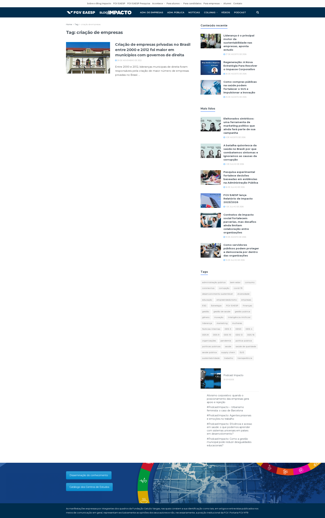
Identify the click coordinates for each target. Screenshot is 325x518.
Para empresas (211, 3)
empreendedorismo (227, 300)
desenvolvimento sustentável (217, 294)
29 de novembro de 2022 (129, 60)
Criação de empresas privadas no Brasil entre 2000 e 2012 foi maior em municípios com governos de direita (152, 49)
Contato (237, 3)
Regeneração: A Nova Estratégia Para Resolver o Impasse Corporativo (240, 66)
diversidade (243, 294)
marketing (222, 323)
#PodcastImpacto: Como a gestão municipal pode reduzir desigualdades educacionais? (229, 442)
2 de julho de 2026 (234, 164)
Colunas (209, 12)
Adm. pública (175, 12)
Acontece (157, 3)
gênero (206, 317)
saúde (228, 346)
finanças (247, 305)
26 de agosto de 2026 (235, 74)
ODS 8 (205, 335)
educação (207, 300)
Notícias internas (211, 329)
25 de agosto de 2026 (235, 97)
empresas (246, 300)
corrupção (224, 288)
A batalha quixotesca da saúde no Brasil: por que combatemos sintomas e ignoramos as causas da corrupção (240, 152)
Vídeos (225, 12)
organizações (209, 341)
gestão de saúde (222, 311)
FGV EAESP (119, 3)
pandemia (226, 341)
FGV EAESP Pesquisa (138, 3)
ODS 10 (227, 335)
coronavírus (208, 288)
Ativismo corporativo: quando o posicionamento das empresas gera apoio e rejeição (228, 399)
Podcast (240, 12)
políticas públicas (211, 346)
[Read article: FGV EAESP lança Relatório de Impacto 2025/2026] (211, 200)
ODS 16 (250, 335)
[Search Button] (257, 12)
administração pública (214, 282)
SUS (242, 352)
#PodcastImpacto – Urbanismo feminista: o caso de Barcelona (225, 409)
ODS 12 (239, 335)
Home (69, 24)
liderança (207, 323)
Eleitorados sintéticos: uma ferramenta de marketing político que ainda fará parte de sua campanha (239, 125)
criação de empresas (91, 24)
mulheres (237, 323)
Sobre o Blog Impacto (99, 3)
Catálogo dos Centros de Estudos (89, 487)
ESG (204, 305)
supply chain (228, 352)
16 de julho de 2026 (235, 187)
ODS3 (238, 329)
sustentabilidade (211, 358)
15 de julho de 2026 (235, 260)
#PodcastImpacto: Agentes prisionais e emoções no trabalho (229, 417)
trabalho (228, 358)
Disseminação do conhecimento (89, 475)
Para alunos (173, 3)
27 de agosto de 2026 (235, 54)
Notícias (194, 12)
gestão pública (242, 311)
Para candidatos (192, 3)
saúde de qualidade (246, 346)
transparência (245, 358)
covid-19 (238, 288)
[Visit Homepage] (99, 12)
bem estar (235, 282)
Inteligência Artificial (239, 317)
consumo (250, 282)
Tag (76, 24)
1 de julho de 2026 (234, 206)
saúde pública (209, 352)
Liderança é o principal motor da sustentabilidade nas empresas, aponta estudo (238, 42)
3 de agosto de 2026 (235, 137)
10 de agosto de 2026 (235, 237)
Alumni (227, 3)
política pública (244, 341)
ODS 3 (228, 329)
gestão (205, 311)
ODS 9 (216, 335)
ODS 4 (249, 329)
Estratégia (216, 305)
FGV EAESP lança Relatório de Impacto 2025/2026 (238, 198)
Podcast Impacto (233, 375)
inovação (218, 317)
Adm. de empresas (151, 12)
